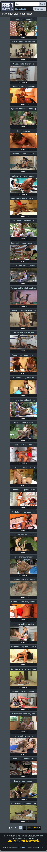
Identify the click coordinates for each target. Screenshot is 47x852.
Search (42, 4)
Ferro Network (21, 847)
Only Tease (20, 8)
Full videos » (34, 828)
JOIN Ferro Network (23, 841)
